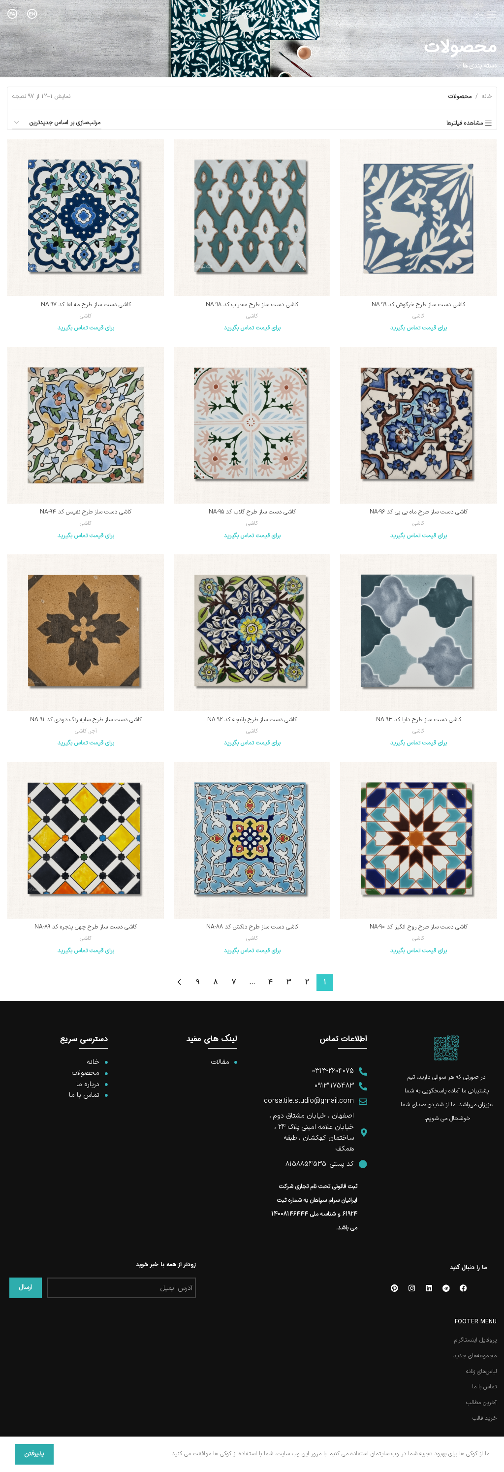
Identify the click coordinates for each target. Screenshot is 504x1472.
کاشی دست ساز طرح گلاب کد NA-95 (252, 512)
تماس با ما (484, 1387)
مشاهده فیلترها (464, 123)
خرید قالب (484, 1418)
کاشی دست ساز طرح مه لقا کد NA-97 (86, 304)
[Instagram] (411, 1287)
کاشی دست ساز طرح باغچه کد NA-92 (252, 719)
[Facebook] (463, 1287)
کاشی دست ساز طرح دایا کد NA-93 (418, 719)
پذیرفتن (34, 1454)
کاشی (418, 316)
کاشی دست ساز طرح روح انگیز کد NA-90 (419, 927)
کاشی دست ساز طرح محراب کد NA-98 (252, 304)
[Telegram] (446, 1287)
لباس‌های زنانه (481, 1372)
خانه (487, 96)
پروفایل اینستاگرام (475, 1340)
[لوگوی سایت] (254, 14)
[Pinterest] (394, 1287)
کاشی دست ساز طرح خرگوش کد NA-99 (418, 304)
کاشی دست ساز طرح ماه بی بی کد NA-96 (419, 512)
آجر (93, 732)
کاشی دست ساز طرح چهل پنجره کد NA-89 (85, 927)
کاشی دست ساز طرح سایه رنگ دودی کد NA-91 (86, 719)
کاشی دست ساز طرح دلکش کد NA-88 (252, 927)
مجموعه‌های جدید (475, 1356)
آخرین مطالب (481, 1403)
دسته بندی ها (480, 66)
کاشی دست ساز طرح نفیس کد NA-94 (85, 512)
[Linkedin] (428, 1287)
